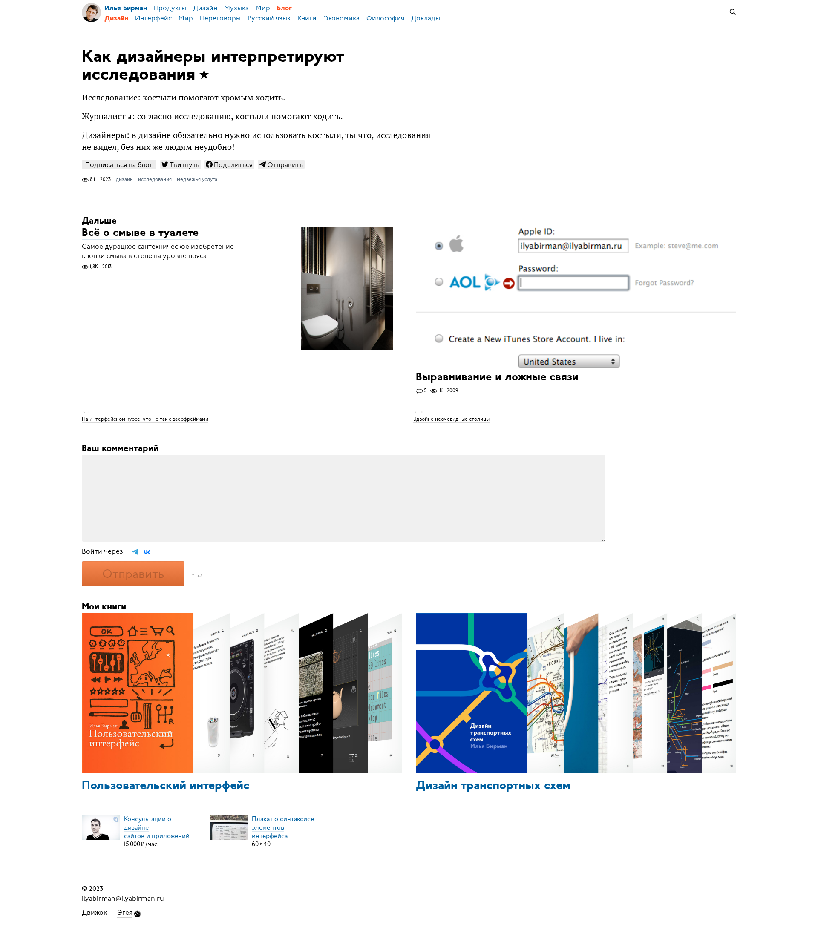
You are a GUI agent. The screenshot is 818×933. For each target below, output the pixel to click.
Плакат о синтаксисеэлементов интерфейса (283, 827)
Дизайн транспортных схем (493, 786)
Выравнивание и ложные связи (497, 378)
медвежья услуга (197, 179)
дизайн (124, 179)
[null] (180, 164)
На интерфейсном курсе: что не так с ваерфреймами (145, 419)
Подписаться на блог (119, 164)
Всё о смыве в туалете (140, 233)
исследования (155, 179)
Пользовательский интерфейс (165, 786)
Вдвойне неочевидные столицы (451, 419)
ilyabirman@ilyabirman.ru (123, 898)
